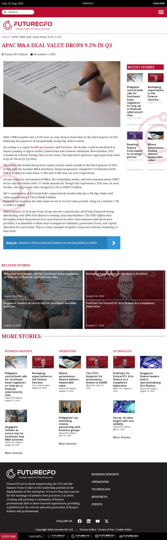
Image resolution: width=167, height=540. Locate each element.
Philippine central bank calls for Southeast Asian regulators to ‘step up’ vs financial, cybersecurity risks (135, 101)
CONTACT (88, 3)
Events (97, 504)
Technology (122, 351)
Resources (99, 497)
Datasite (66, 147)
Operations (67, 351)
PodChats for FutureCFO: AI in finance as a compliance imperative (120, 304)
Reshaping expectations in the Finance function (116, 274)
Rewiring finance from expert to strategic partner (135, 151)
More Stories (13, 453)
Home (5, 36)
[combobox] (18, 12)
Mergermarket (45, 147)
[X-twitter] (106, 521)
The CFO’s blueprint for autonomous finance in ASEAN (96, 377)
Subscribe (9, 536)
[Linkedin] (88, 521)
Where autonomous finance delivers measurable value (156, 152)
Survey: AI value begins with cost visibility (123, 421)
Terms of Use (106, 529)
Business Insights (18, 351)
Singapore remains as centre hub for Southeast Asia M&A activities (39, 304)
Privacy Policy (88, 529)
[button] (161, 12)
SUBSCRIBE (159, 3)
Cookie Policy (124, 529)
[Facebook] (80, 521)
